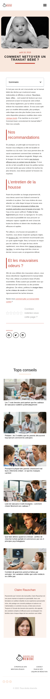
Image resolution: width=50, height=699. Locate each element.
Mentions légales (17, 669)
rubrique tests (11, 118)
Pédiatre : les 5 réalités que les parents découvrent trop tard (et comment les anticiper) (25, 436)
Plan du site (38, 669)
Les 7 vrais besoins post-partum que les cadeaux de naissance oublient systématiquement (24, 403)
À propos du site (20, 667)
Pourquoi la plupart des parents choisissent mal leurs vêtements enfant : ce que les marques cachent (23, 471)
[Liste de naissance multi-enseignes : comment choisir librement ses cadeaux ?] (25, 491)
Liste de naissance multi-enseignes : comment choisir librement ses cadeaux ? (23, 505)
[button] (45, 5)
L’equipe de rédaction (39, 671)
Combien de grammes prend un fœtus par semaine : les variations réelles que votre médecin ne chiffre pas (24, 574)
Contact (39, 667)
